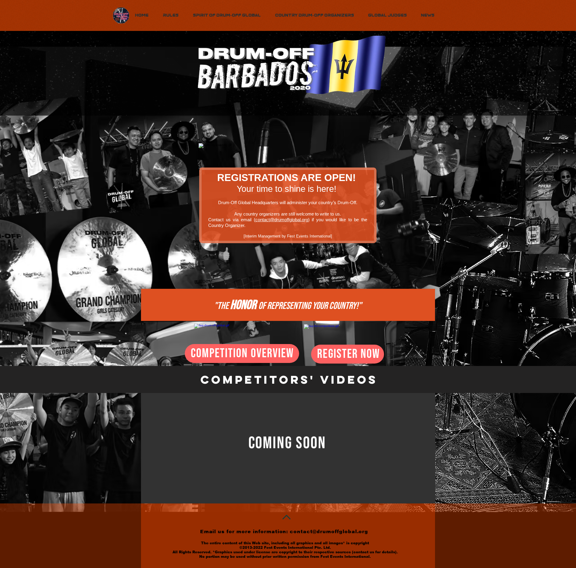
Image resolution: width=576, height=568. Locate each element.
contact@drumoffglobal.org (281, 219)
